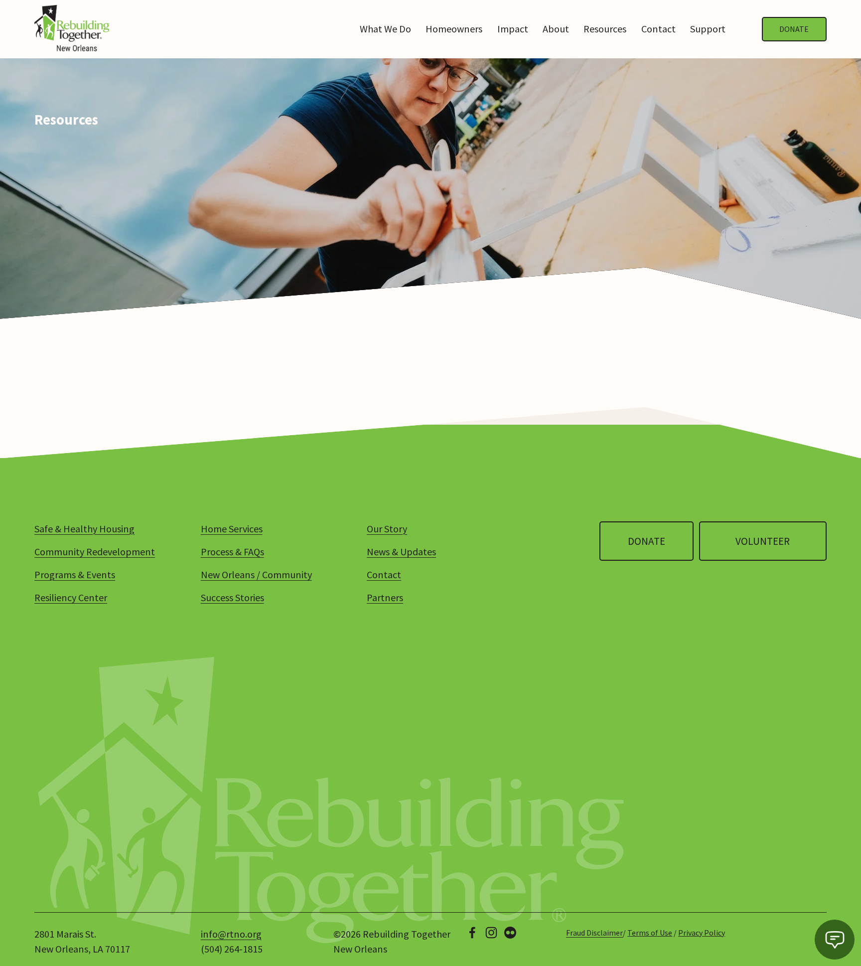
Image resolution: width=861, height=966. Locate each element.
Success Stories (232, 597)
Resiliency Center (70, 597)
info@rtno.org (231, 934)
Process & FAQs (232, 551)
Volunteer (762, 541)
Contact (658, 28)
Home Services (232, 528)
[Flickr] (510, 933)
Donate (794, 29)
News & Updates (401, 551)
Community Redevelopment (94, 551)
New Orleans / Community (256, 574)
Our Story (387, 528)
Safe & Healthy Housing (84, 528)
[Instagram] (491, 933)
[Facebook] (472, 933)
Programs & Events (74, 574)
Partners (385, 597)
